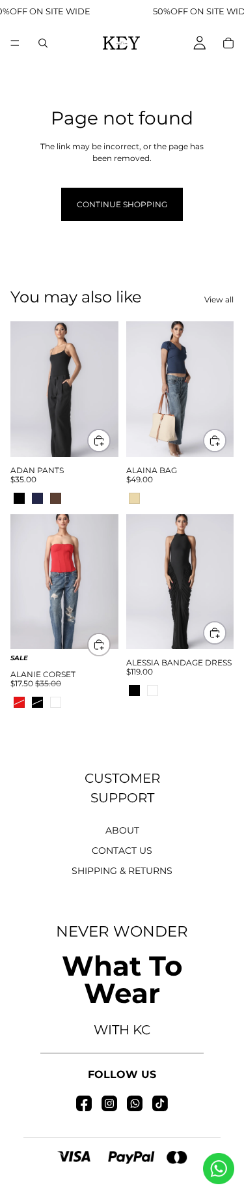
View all (219, 299)
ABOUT (122, 830)
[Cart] (228, 43)
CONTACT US (122, 850)
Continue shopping (122, 204)
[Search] (43, 43)
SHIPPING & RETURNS (122, 871)
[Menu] (15, 43)
